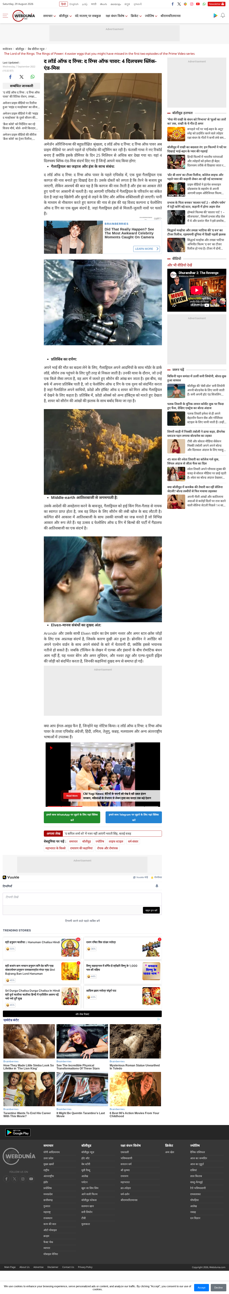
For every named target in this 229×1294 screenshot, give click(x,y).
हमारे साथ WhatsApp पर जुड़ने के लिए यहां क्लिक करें (72, 817)
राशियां (193, 1170)
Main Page (10, 1267)
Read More (72, 795)
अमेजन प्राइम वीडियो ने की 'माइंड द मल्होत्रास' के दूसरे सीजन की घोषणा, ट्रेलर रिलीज (20, 116)
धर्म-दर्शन (125, 1194)
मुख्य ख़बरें (48, 1164)
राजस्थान (47, 1218)
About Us (25, 1267)
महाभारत (125, 1182)
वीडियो (176, 258)
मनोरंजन (7, 49)
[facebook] (173, 4)
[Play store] (215, 15)
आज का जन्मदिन (198, 1158)
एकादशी (125, 1152)
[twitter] (179, 4)
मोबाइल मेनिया (50, 1254)
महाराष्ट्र (47, 1212)
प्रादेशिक (47, 1188)
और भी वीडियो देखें (179, 265)
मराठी (93, 4)
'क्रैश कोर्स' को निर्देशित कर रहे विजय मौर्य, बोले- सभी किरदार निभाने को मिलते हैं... (19, 126)
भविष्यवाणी (126, 1158)
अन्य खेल (169, 1152)
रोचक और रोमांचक (107, 848)
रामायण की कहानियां (81, 848)
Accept (201, 1287)
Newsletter (215, 4)
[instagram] (191, 4)
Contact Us (68, 1267)
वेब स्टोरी (85, 1164)
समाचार (47, 16)
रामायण (124, 1176)
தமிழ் (84, 4)
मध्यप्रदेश (48, 1194)
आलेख (84, 1176)
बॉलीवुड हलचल (182, 113)
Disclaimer (52, 1267)
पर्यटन (84, 1182)
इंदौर (45, 1182)
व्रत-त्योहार (126, 1188)
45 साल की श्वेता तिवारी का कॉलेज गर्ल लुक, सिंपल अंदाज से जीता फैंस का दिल (193, 461)
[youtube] (198, 4)
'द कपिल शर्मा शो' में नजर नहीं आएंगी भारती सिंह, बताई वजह (98, 834)
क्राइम (46, 1236)
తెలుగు (103, 4)
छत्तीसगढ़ (48, 1200)
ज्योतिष (149, 16)
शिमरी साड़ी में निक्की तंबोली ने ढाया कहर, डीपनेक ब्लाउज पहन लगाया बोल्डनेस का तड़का (196, 433)
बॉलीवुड (63, 16)
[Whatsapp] (204, 4)
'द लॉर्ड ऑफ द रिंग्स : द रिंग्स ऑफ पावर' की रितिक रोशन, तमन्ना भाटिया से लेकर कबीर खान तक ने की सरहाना (21, 94)
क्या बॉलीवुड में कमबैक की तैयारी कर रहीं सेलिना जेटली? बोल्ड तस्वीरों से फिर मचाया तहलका (195, 489)
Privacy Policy (85, 1267)
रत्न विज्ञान (195, 1218)
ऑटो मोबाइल (50, 1230)
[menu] (6, 15)
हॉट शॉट (85, 1158)
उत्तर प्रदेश (48, 1158)
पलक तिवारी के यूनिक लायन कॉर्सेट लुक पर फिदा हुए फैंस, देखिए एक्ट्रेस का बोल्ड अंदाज (195, 406)
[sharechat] (185, 4)
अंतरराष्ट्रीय (48, 1176)
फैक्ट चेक (48, 1242)
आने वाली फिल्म (89, 1194)
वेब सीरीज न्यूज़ (36, 49)
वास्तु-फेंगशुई (196, 1182)
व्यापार (46, 1248)
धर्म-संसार (133, 841)
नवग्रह (193, 1212)
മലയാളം (116, 4)
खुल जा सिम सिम (89, 1188)
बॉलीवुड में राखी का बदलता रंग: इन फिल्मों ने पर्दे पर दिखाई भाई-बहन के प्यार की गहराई (196, 149)
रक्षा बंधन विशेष (115, 16)
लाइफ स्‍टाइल (116, 841)
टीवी (83, 1218)
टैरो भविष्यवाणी (198, 1188)
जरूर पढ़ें (178, 369)
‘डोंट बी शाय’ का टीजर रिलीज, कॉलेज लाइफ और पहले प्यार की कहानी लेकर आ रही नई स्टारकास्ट (195, 177)
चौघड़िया (194, 1200)
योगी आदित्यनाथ (51, 1152)
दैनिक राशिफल (197, 1152)
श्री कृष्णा (125, 1170)
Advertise (38, 1267)
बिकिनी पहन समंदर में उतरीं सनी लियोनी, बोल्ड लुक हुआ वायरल (196, 378)
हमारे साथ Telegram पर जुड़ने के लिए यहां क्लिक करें (134, 817)
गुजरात (46, 1206)
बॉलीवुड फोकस (89, 1200)
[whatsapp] (32, 76)
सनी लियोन (86, 1212)
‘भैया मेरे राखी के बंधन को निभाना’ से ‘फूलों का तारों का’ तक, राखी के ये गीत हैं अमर (196, 121)
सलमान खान (87, 1206)
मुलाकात (85, 1224)
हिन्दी (63, 4)
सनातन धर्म (126, 1164)
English (74, 4)
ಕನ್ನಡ (127, 4)
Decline (218, 1287)
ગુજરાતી (137, 4)
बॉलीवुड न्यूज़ (87, 1152)
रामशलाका (195, 1194)
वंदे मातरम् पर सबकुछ (88, 16)
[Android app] (17, 1132)
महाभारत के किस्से (55, 848)
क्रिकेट (134, 16)
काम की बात (49, 1224)
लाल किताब (196, 1176)
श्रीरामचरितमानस (170, 16)
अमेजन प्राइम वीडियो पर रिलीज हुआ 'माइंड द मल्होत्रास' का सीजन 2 (21, 105)
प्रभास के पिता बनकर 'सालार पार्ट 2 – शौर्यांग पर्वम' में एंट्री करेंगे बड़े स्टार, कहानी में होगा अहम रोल (196, 204)
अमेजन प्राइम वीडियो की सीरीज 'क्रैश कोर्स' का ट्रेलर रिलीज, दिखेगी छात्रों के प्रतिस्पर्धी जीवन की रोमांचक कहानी (21, 137)
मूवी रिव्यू (85, 1170)
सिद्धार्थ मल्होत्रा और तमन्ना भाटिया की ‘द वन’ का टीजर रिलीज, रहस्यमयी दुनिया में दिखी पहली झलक (196, 232)
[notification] (222, 15)
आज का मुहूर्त (197, 1164)
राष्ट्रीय (46, 1170)
